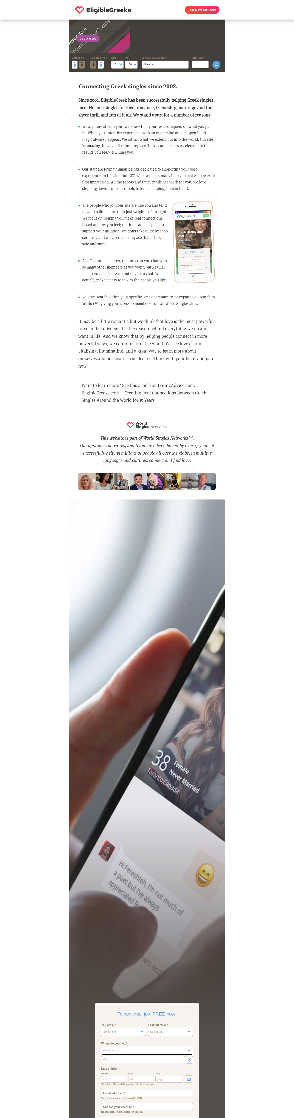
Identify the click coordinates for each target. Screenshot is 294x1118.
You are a (78, 58)
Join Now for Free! (202, 10)
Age (114, 58)
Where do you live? (155, 58)
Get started (88, 38)
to (126, 58)
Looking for (98, 58)
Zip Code (198, 58)
